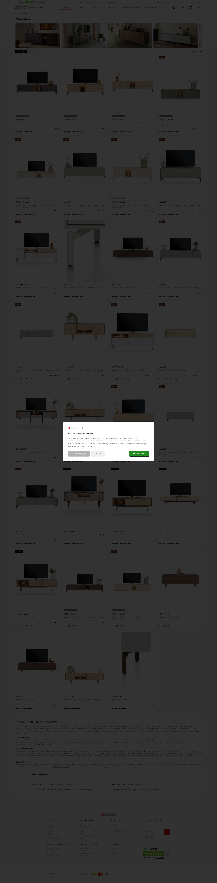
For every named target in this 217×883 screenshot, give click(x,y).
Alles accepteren (139, 454)
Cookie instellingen (78, 454)
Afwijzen (97, 454)
